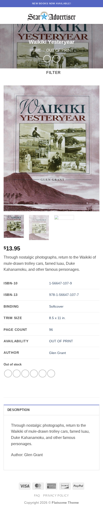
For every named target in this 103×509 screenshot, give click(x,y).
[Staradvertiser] (51, 16)
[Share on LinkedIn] (51, 373)
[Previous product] (56, 58)
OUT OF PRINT (61, 341)
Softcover (56, 306)
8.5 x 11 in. (57, 318)
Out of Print (59, 50)
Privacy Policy (56, 495)
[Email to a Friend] (34, 373)
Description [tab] (18, 410)
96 (51, 330)
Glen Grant (57, 353)
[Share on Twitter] (25, 373)
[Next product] (47, 58)
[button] (6, 15)
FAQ (37, 495)
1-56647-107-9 (60, 283)
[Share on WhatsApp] (8, 373)
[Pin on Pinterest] (42, 373)
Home (35, 50)
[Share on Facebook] (17, 373)
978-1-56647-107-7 (64, 295)
